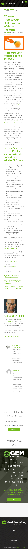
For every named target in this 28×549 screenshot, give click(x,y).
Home (5, 9)
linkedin (15, 538)
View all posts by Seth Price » (11, 336)
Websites (12, 9)
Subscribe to (7, 425)
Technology (12, 264)
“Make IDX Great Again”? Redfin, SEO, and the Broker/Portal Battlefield (14, 281)
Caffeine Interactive (20, 547)
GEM (14, 530)
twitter (15, 542)
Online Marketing (11, 263)
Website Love (19, 105)
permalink (13, 266)
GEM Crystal (14, 532)
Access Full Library (14, 499)
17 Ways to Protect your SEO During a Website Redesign (12, 23)
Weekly (21, 425)
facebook (14, 540)
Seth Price (7, 32)
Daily (14, 425)
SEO (8, 9)
